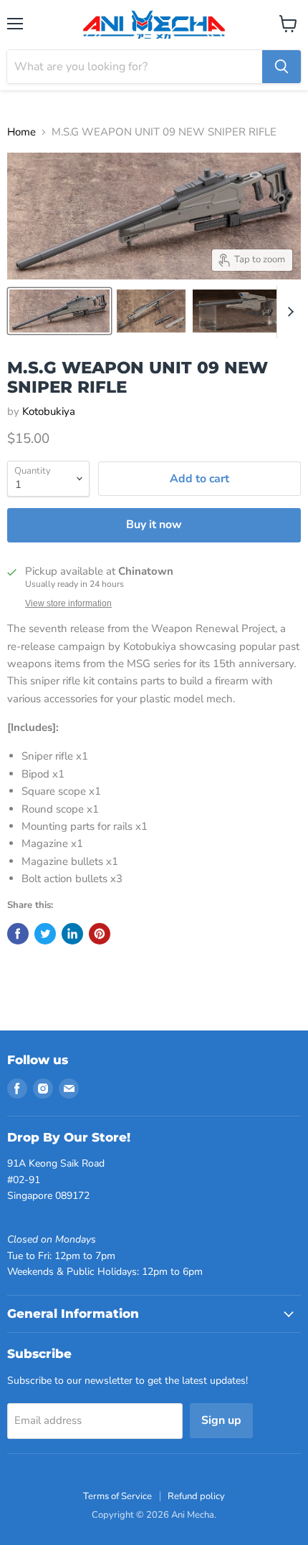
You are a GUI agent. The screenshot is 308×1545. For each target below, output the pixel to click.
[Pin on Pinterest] (99, 933)
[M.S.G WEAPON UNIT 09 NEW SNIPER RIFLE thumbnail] (59, 311)
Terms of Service (117, 1496)
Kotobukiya (48, 411)
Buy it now (154, 524)
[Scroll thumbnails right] (287, 311)
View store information (68, 603)
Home (21, 132)
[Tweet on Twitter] (45, 933)
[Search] (281, 66)
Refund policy (196, 1496)
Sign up (221, 1420)
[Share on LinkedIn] (72, 933)
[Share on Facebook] (18, 933)
